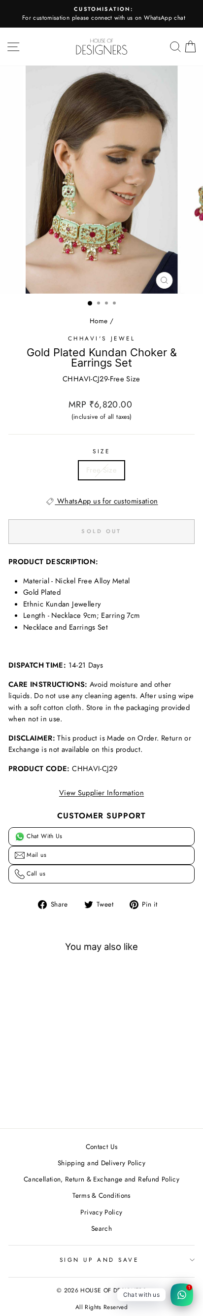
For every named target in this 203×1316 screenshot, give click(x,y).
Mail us (35, 854)
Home (98, 321)
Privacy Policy (101, 1212)
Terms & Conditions (101, 1195)
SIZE (101, 451)
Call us (35, 873)
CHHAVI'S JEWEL (101, 338)
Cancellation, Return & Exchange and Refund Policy (101, 1179)
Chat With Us (44, 836)
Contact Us (102, 1146)
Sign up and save (99, 1259)
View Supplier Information (101, 792)
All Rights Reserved (101, 1307)
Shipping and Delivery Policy (101, 1163)
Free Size (101, 470)
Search (101, 1228)
